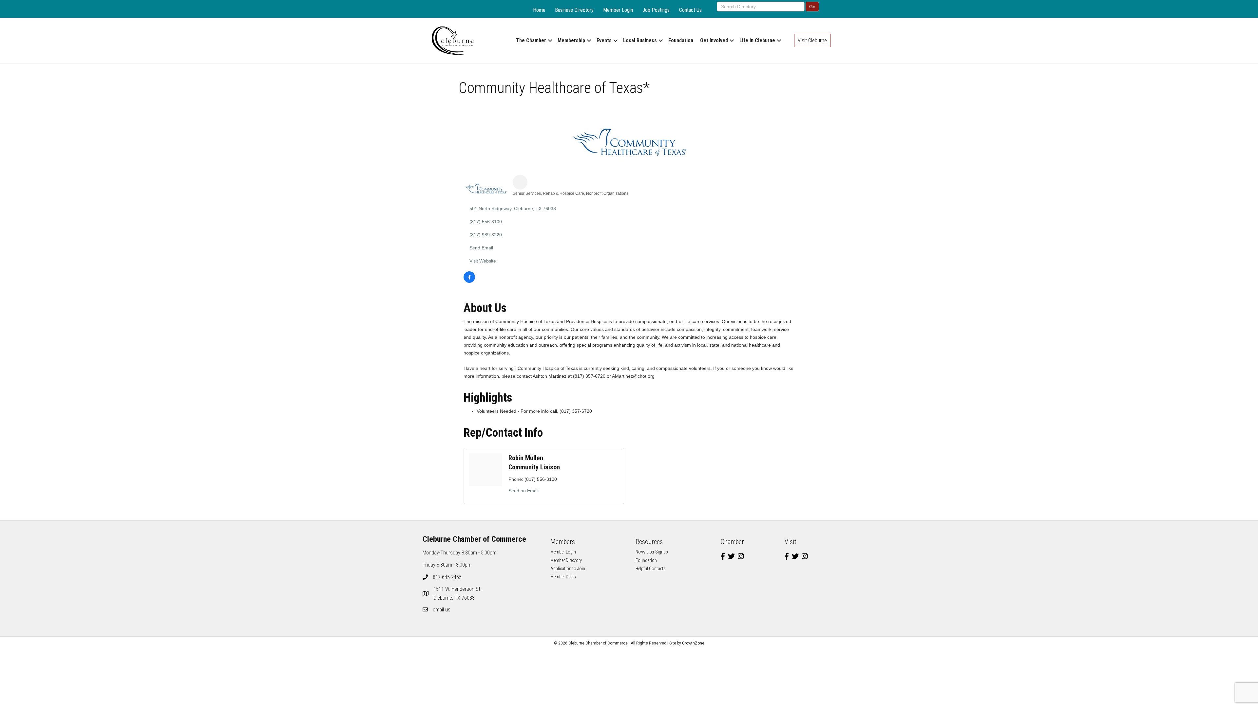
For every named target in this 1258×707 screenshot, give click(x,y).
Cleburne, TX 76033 (458, 593)
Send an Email (523, 490)
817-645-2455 (447, 577)
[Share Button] (520, 182)
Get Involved (714, 40)
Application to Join (567, 568)
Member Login (618, 10)
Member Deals (563, 576)
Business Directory (574, 10)
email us (441, 610)
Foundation (680, 40)
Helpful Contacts (651, 568)
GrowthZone (693, 643)
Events (604, 40)
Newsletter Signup (652, 551)
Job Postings (656, 10)
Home (539, 10)
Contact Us (690, 10)
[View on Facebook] (469, 281)
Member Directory (566, 560)
